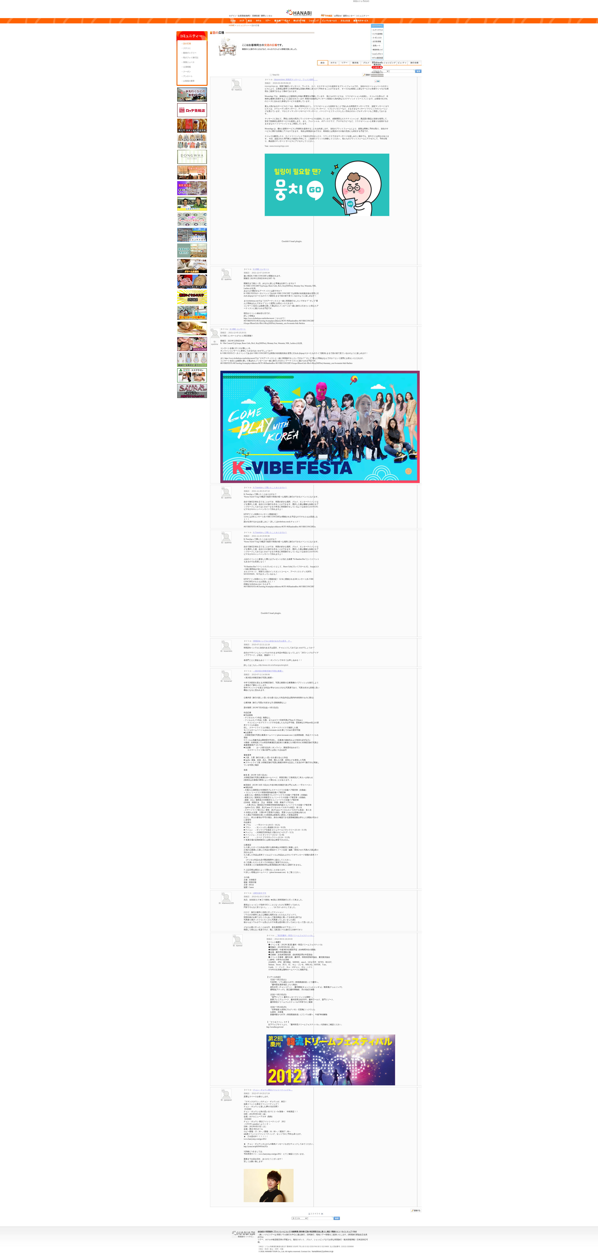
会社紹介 (261, 1231)
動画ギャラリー (189, 53)
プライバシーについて (281, 1231)
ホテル (334, 63)
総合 (323, 63)
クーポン (187, 71)
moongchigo (270, 86)
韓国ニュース (189, 62)
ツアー (345, 63)
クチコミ (187, 48)
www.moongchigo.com (279, 146)
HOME (232, 25)
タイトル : (291, 79)
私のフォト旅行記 (190, 57)
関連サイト (336, 1231)
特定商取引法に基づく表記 (320, 1231)
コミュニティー (243, 25)
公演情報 (187, 67)
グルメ (366, 63)
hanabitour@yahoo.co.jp (322, 1251)
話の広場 (187, 43)
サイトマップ (347, 1231)
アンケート (188, 76)
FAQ (355, 1231)
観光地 (355, 63)
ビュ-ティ (402, 63)
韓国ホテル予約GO (361, 1)
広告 (307, 1231)
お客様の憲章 (189, 81)
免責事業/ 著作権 (297, 1231)
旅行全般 (415, 63)
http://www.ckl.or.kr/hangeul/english (273, 665)
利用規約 (269, 1231)
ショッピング (390, 63)
